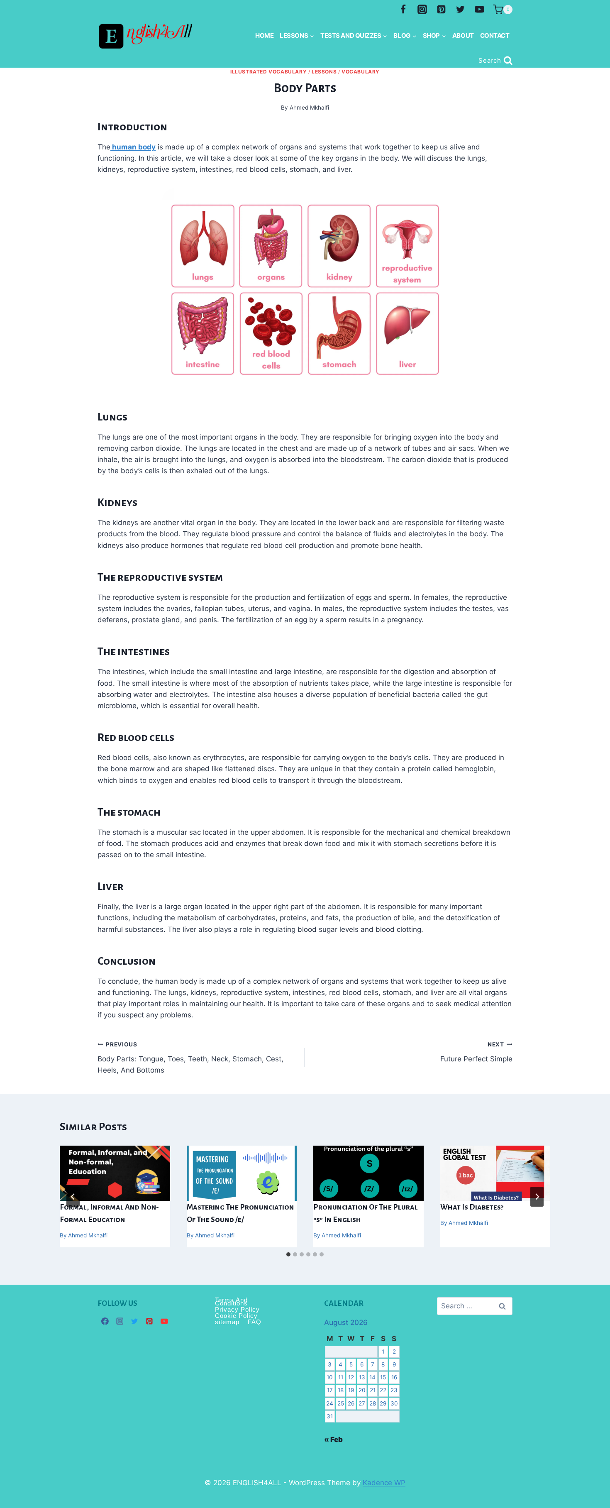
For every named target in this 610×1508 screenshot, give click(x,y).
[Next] (537, 1197)
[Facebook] (403, 9)
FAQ (254, 1322)
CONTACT (495, 35)
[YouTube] (479, 9)
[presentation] (115, 1173)
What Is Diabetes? (471, 1207)
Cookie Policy (236, 1315)
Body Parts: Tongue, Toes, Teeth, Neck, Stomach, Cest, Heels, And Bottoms (190, 1057)
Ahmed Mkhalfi (87, 1235)
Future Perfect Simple (476, 1052)
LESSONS (324, 71)
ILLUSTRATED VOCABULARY (268, 71)
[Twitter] (460, 9)
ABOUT (463, 35)
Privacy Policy (237, 1309)
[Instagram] (422, 9)
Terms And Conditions (231, 1302)
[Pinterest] (441, 9)
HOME (264, 35)
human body (133, 147)
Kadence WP (384, 1483)
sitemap (227, 1322)
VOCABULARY (361, 71)
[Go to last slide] (73, 1197)
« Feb (333, 1439)
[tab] (288, 1254)
